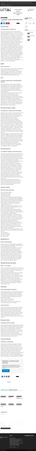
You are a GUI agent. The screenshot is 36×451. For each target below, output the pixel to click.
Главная (2, 2)
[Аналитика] (26, 39)
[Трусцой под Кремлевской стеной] (19, 394)
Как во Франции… (19, 405)
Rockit (6, 450)
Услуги (8, 2)
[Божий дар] (12, 394)
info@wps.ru (8, 5)
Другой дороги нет (3, 397)
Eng (11, 5)
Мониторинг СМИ (30, 32)
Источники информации (24, 2)
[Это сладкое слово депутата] (4, 402)
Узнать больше (5, 370)
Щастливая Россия (5, 17)
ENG (10, 0)
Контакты (30, 2)
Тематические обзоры (30, 35)
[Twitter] (31, 0)
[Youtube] (34, 0)
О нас (5, 2)
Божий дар (10, 397)
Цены (10, 2)
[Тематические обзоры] (26, 36)
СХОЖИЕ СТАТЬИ (4, 389)
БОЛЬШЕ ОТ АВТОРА (13, 389)
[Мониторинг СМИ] (26, 33)
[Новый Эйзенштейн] (12, 402)
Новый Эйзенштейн (11, 405)
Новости (13, 2)
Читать (30, 21)
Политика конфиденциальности (30, 450)
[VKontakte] (33, 0)
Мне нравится (26, 22)
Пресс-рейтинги (17, 2)
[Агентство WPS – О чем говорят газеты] (5, 9)
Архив (1, 17)
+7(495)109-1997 (3, 5)
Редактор (3, 21)
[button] (34, 4)
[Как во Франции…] (19, 402)
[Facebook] (30, 0)
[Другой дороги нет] (4, 394)
